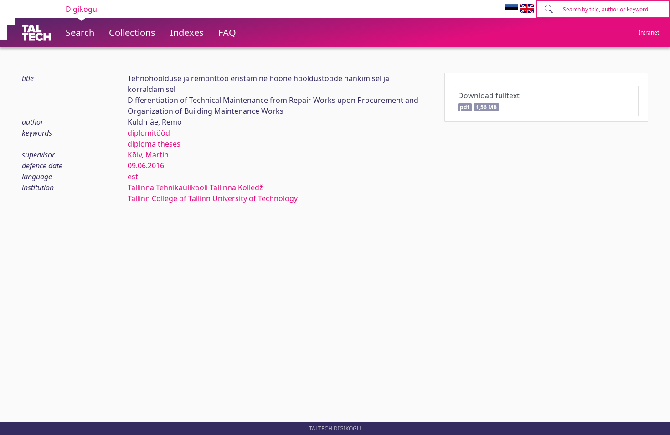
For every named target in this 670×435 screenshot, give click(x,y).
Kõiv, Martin (148, 155)
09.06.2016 (146, 166)
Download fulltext (489, 101)
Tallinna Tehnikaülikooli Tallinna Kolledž (195, 187)
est (133, 177)
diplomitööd (149, 133)
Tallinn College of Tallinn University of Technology (213, 198)
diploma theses (154, 144)
